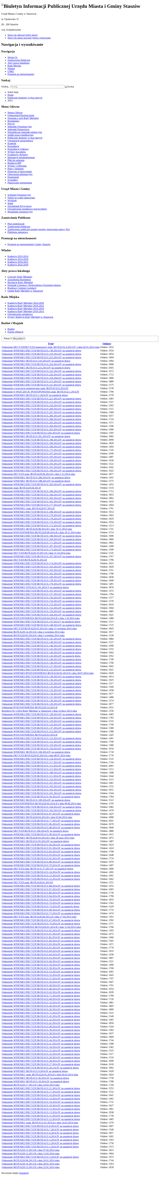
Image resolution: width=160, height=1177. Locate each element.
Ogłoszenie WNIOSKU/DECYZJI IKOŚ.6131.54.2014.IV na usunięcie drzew (41, 1002)
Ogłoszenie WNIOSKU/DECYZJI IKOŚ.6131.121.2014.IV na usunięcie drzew (41, 741)
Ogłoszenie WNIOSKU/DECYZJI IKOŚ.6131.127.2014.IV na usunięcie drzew (41, 728)
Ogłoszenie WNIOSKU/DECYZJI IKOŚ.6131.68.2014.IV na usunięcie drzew (41, 999)
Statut (10, 203)
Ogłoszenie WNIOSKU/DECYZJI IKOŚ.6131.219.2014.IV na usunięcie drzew (41, 354)
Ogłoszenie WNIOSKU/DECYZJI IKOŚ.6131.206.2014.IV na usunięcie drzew (41, 415)
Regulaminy (14, 121)
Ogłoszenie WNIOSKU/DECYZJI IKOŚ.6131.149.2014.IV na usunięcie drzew (41, 642)
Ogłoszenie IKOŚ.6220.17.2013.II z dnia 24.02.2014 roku (31, 1085)
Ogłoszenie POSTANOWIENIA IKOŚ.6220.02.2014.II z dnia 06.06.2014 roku (41, 803)
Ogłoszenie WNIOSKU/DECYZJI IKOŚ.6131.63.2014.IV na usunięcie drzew (41, 958)
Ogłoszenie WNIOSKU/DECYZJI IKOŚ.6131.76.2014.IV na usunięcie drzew (41, 903)
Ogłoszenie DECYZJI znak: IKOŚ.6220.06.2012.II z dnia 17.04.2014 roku (39, 916)
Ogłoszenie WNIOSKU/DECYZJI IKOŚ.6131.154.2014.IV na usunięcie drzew (41, 601)
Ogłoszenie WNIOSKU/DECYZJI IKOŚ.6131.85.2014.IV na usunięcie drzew (41, 851)
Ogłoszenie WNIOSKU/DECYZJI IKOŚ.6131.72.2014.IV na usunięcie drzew (41, 1013)
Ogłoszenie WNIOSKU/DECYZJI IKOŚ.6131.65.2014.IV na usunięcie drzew (41, 930)
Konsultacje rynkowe (18, 149)
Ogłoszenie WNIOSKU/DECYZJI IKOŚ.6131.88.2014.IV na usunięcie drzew (41, 886)
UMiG (11, 71)
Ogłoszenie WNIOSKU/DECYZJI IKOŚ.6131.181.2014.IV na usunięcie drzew (41, 501)
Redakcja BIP (14, 163)
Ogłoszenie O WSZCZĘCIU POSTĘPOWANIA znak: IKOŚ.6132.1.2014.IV (40, 391)
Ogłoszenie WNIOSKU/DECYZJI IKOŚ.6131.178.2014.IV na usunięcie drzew (41, 518)
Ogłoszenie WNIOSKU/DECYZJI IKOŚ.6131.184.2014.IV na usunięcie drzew (41, 494)
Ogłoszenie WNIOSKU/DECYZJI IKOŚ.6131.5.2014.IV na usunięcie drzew (40, 1157)
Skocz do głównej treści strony (23, 35)
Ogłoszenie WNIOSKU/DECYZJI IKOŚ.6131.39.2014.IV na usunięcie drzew (41, 1030)
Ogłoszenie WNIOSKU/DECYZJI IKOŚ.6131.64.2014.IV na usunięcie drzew (41, 954)
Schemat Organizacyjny (19, 195)
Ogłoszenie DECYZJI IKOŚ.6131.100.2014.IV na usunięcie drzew (35, 831)
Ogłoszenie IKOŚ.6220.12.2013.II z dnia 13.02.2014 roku (31, 1153)
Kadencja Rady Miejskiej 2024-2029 (26, 303)
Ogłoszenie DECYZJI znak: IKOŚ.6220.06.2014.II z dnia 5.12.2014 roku (38, 474)
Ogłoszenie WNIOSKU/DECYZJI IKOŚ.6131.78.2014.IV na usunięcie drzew (41, 899)
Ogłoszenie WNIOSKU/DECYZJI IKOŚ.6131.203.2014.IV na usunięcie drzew (41, 429)
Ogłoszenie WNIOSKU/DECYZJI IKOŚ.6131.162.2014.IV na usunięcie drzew (41, 573)
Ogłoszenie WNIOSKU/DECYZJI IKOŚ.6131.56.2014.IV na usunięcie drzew (41, 796)
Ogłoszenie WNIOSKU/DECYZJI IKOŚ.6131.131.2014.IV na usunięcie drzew (41, 697)
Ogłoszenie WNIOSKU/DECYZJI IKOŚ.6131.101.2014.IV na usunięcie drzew (41, 793)
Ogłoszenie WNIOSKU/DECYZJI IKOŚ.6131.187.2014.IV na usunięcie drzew (41, 546)
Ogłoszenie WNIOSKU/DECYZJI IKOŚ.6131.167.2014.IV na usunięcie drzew (41, 556)
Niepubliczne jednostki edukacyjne (25, 132)
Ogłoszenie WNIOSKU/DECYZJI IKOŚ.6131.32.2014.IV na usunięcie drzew (41, 1054)
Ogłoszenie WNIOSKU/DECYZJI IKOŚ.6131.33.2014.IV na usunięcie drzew (41, 1050)
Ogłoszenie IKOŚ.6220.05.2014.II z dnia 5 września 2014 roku (33, 635)
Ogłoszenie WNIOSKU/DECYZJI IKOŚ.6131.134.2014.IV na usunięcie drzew (41, 693)
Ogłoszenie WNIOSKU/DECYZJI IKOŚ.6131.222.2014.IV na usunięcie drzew (41, 371)
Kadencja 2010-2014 (18, 256)
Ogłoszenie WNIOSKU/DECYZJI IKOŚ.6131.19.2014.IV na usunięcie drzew (41, 1105)
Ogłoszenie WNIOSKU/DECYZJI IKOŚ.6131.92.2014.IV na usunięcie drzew (41, 858)
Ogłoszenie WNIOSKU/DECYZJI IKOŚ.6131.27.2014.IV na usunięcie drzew (41, 1064)
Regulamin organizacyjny (20, 211)
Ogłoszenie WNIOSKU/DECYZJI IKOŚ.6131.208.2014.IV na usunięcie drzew (41, 419)
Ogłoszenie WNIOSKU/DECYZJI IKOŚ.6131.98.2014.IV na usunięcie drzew (41, 827)
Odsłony (106, 343)
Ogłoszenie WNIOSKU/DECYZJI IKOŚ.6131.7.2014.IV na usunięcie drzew (40, 1129)
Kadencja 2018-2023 (18, 262)
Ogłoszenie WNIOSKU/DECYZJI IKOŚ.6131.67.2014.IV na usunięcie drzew (41, 920)
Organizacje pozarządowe (20, 140)
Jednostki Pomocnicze (18, 129)
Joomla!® (24, 1173)
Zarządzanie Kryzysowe (20, 206)
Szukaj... (5, 86)
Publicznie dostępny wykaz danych (25, 137)
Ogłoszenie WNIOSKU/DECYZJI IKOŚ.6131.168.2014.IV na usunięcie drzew (41, 536)
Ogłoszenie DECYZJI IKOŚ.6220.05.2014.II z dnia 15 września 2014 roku (39, 628)
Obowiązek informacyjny (20, 174)
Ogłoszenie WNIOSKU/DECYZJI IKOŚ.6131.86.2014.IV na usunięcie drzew (41, 892)
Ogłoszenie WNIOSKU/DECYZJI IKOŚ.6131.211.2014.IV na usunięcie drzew (41, 385)
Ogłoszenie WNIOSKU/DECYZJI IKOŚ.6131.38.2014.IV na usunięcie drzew (41, 1033)
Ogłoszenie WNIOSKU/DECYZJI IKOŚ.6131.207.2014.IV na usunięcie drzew (41, 412)
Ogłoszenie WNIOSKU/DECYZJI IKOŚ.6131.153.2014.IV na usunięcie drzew (41, 604)
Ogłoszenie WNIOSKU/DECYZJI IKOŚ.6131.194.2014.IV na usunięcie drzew (41, 460)
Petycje (11, 123)
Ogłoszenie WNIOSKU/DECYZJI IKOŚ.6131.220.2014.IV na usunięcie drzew (41, 374)
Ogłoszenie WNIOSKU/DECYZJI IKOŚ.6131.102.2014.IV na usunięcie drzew (41, 810)
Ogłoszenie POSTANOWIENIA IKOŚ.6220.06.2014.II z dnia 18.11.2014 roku (41, 532)
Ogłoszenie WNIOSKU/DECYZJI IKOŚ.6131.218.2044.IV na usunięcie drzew (41, 378)
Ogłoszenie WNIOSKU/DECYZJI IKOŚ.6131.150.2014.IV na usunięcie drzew (41, 611)
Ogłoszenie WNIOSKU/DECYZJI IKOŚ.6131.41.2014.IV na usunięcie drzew (41, 1043)
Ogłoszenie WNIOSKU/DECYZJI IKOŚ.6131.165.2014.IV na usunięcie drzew (41, 566)
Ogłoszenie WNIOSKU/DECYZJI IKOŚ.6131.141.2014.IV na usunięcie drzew (41, 638)
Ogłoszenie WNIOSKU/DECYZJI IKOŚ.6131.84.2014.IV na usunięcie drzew (41, 896)
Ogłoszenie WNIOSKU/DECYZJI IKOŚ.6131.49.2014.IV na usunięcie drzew (41, 985)
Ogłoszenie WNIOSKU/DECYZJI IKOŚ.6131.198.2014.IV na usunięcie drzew (41, 439)
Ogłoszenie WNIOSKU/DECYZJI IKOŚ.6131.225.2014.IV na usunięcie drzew (41, 357)
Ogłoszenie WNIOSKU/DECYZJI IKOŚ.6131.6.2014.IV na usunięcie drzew (40, 1133)
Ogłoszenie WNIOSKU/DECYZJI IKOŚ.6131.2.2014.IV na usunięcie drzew (40, 1143)
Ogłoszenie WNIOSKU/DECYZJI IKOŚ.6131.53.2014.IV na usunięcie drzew (41, 971)
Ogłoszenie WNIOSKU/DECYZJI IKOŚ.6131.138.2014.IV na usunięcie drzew (41, 662)
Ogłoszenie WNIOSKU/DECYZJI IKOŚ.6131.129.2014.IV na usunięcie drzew (41, 721)
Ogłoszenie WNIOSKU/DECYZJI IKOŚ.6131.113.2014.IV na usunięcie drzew (41, 769)
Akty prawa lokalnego (19, 63)
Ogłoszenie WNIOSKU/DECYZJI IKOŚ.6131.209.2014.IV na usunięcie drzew (41, 409)
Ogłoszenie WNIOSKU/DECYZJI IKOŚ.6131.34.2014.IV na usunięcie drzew (41, 1047)
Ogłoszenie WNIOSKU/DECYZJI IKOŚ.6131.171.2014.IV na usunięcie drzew (41, 542)
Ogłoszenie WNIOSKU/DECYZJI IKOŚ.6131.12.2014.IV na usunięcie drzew (41, 1119)
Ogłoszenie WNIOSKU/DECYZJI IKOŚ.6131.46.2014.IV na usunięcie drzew (41, 1006)
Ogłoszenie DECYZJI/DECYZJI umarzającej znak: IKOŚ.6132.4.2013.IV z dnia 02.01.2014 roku (51, 347)
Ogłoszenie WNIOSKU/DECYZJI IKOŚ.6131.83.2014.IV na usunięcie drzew (41, 944)
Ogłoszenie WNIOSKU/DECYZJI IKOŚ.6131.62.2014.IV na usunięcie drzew (41, 992)
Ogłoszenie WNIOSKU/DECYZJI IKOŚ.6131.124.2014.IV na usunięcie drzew (41, 759)
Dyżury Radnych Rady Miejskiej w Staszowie (30, 317)
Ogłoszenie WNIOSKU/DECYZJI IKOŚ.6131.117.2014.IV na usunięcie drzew (41, 762)
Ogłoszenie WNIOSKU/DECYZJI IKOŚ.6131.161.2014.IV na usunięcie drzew (41, 590)
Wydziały (12, 200)
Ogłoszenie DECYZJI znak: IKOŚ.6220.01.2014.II (27, 882)
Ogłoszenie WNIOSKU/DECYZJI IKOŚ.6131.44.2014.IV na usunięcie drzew (41, 1040)
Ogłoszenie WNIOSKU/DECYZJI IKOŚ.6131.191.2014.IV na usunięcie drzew (41, 467)
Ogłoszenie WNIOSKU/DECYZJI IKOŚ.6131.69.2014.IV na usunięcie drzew (41, 951)
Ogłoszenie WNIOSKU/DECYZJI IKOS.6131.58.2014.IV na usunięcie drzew (41, 968)
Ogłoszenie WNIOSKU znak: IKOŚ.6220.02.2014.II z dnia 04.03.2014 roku (40, 1074)
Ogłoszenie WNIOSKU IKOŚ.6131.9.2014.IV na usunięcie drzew (35, 1071)
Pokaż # (8, 338)
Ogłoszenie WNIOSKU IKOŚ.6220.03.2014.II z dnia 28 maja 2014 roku (38, 838)
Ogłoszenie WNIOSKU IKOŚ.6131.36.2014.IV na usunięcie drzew (35, 1078)
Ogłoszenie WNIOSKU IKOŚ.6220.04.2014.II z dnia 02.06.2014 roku (37, 817)
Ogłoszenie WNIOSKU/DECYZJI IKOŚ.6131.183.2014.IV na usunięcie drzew (41, 484)
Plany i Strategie (16, 168)
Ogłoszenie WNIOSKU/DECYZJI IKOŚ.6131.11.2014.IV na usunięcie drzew (41, 1115)
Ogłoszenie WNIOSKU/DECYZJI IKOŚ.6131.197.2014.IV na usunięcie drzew (41, 453)
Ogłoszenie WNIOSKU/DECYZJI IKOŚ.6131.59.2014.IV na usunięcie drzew (41, 964)
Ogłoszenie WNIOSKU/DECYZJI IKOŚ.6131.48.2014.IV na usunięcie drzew (41, 988)
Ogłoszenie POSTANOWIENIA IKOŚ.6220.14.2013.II (29, 707)
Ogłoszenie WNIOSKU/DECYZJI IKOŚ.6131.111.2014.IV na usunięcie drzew (41, 776)
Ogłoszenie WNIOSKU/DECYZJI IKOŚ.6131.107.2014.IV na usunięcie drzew (41, 783)
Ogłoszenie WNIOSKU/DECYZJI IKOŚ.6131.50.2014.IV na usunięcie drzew (41, 982)
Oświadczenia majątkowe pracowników (27, 209)
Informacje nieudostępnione (21, 157)
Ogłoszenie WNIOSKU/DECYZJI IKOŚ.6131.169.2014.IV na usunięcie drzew (41, 539)
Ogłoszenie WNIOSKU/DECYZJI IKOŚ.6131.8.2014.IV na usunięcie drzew (40, 1126)
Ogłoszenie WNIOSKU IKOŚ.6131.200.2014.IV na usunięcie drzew (36, 477)
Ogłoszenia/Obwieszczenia (21, 115)
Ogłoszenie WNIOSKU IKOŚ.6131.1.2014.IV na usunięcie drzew (35, 395)
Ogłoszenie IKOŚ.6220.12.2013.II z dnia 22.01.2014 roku (31, 1167)
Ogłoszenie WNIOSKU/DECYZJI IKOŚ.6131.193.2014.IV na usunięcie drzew (41, 463)
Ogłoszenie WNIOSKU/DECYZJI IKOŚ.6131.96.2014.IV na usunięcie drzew (41, 824)
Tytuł (50, 343)
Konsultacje (13, 146)
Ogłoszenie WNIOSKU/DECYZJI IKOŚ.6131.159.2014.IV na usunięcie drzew (41, 580)
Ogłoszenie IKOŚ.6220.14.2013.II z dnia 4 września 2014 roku (33, 632)
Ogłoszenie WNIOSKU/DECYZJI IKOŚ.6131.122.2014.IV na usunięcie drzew (41, 724)
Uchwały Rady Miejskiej (20, 276)
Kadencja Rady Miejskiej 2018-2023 (26, 305)
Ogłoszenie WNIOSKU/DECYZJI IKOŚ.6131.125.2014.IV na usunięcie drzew (41, 669)
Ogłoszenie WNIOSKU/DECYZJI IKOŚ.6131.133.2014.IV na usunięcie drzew (41, 687)
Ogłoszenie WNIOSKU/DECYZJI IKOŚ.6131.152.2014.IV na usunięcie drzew (41, 608)
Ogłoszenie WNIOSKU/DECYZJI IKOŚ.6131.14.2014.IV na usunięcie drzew (41, 1098)
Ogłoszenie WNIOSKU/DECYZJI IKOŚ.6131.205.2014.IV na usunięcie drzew (41, 422)
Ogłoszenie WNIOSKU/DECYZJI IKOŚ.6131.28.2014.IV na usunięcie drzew (41, 1061)
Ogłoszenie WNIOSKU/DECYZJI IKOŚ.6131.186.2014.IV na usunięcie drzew (41, 491)
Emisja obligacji (15, 332)
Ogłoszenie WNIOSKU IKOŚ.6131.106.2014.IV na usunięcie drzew (36, 752)
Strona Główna (15, 112)
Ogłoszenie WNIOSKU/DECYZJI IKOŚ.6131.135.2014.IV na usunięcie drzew (41, 683)
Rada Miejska (14, 65)
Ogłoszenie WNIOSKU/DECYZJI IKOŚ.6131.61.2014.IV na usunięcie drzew (41, 934)
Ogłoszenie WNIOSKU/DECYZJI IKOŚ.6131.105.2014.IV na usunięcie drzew (41, 786)
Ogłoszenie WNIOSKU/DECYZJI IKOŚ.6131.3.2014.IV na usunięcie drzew (40, 1139)
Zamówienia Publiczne (19, 60)
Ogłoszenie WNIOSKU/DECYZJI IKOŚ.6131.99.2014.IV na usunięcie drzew (41, 834)
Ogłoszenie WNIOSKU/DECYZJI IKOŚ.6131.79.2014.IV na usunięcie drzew (41, 865)
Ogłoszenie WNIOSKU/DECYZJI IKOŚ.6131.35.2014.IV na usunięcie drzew (41, 1037)
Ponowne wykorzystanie (20, 171)
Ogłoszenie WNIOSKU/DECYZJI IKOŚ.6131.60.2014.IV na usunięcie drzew (41, 961)
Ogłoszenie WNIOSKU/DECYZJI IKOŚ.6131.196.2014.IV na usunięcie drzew (41, 443)
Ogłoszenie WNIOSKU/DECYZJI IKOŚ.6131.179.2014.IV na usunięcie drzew (41, 515)
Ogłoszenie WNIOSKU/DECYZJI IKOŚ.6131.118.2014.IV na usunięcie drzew (41, 748)
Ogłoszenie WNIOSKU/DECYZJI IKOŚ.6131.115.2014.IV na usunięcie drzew (41, 765)
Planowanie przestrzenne (20, 182)
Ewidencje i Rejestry (18, 154)
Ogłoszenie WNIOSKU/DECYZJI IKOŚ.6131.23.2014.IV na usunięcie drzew (41, 875)
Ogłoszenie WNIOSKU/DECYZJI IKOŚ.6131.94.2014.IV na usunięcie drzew (41, 844)
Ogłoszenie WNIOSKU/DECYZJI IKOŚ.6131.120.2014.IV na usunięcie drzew (41, 717)
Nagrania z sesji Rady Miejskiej (23, 118)
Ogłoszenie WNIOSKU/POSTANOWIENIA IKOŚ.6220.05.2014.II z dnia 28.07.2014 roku (48, 673)
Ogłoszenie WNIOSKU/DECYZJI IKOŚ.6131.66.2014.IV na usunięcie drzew (41, 940)
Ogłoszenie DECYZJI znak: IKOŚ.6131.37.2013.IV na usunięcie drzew (37, 868)
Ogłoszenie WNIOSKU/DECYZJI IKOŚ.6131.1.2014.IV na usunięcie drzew (40, 1146)
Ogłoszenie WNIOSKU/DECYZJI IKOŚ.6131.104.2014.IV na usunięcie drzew (41, 807)
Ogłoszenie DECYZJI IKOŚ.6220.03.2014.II (24, 560)
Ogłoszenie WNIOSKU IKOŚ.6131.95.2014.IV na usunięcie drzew (35, 841)
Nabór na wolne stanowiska (21, 197)
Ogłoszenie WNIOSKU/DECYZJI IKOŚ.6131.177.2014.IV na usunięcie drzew (41, 505)
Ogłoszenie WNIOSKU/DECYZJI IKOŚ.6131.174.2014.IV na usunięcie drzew (41, 563)
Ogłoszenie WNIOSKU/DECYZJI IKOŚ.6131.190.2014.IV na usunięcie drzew (41, 470)
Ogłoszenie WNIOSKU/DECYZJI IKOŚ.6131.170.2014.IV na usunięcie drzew (41, 584)
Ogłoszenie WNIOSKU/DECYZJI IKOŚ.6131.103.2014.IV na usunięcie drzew (41, 789)
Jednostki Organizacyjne (20, 126)
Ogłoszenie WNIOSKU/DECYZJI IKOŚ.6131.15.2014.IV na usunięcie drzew (41, 1109)
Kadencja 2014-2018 (18, 259)
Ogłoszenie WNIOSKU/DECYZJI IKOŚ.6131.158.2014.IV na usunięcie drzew (41, 350)
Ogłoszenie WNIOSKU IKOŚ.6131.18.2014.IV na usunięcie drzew (35, 1081)
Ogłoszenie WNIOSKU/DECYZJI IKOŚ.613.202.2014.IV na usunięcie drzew (41, 433)
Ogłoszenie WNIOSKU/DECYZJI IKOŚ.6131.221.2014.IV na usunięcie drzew (41, 398)
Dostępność (13, 177)
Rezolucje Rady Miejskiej (20, 282)
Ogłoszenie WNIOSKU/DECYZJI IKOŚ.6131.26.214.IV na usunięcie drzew (40, 1067)
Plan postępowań (16, 223)
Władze (11, 68)
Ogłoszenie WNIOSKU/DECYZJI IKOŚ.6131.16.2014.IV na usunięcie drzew (41, 1102)
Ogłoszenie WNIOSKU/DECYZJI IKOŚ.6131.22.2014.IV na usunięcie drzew (41, 879)
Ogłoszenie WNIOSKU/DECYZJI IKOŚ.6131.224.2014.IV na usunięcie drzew (41, 364)
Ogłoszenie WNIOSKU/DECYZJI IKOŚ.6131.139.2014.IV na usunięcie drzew (41, 676)
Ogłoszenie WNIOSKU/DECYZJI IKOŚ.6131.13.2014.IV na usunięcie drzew (41, 1112)
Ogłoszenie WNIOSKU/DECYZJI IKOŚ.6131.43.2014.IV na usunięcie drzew (41, 1019)
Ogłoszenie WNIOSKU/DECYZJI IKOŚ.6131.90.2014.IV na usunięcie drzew (41, 910)
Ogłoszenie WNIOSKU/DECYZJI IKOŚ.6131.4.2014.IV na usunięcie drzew (40, 1136)
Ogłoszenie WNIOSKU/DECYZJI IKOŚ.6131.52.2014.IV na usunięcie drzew (41, 975)
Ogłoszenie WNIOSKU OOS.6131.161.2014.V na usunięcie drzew (35, 587)
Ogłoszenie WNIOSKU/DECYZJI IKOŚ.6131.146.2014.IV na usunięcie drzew (41, 645)
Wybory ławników (17, 152)
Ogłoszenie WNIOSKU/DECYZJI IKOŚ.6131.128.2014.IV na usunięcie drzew (41, 714)
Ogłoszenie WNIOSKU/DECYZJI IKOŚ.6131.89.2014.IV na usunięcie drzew (41, 862)
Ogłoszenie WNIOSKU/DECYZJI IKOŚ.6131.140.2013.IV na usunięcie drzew (41, 659)
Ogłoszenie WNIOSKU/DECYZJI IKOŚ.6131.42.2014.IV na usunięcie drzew (41, 1023)
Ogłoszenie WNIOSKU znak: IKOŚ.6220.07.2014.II (28, 508)
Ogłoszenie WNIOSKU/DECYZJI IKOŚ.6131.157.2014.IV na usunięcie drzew (41, 594)
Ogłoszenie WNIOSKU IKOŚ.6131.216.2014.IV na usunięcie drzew (36, 361)
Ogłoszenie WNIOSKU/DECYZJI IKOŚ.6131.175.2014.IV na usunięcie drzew (41, 450)
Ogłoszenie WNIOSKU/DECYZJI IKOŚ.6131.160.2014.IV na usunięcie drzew (41, 577)
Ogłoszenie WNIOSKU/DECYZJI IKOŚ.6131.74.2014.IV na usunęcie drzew (41, 906)
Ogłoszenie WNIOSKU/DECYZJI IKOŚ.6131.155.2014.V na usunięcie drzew (41, 621)
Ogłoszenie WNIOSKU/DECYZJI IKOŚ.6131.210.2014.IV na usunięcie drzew (41, 405)
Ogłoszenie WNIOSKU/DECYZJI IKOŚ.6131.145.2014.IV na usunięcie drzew (41, 649)
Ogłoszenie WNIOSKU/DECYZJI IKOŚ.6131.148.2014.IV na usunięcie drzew (41, 625)
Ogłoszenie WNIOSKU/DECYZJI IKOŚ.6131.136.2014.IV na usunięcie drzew (41, 680)
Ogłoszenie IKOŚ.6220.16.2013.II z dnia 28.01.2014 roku (31, 1163)
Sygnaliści (13, 180)
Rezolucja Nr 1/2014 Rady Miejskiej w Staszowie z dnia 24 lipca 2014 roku (39, 711)
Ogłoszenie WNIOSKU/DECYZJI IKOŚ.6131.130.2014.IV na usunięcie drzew (41, 700)
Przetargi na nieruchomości (21, 74)
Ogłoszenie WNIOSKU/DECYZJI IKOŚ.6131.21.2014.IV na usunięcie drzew (41, 1088)
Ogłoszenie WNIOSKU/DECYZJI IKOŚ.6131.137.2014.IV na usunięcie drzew (41, 666)
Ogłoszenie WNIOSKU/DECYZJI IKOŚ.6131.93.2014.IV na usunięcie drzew (41, 855)
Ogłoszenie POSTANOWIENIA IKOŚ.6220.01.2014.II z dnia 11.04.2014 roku (41, 927)
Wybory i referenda (17, 166)
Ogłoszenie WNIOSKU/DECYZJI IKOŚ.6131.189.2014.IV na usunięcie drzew (41, 446)
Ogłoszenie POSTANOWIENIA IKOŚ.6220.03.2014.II (29, 735)
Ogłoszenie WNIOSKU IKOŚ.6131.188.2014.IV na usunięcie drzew (36, 481)
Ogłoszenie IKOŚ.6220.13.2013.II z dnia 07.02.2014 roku (31, 1150)
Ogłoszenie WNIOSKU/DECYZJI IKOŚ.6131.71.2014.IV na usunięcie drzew (41, 995)
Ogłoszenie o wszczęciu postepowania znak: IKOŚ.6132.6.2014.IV (35, 388)
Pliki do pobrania (16, 160)
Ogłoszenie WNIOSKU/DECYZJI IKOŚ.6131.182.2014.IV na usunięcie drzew (41, 498)
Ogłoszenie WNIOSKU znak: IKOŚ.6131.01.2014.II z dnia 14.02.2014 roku (40, 1122)
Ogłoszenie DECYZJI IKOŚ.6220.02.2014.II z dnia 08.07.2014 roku (36, 755)
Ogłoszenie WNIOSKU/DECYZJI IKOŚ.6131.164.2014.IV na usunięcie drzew (41, 614)
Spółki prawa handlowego (20, 135)
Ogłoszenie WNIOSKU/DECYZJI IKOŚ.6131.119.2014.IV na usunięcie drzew (41, 745)
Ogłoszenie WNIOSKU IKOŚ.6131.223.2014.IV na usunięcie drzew (36, 367)
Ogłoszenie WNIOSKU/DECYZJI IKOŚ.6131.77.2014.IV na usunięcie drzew (41, 820)
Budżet (11, 329)
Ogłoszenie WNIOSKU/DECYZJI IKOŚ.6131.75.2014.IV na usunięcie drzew (41, 913)
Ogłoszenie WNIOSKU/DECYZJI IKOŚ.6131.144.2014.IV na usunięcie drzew (41, 652)
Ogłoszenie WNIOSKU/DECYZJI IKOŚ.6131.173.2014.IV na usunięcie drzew (41, 549)
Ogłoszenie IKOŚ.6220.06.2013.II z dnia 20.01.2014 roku (31, 1160)
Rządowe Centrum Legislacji (22, 288)
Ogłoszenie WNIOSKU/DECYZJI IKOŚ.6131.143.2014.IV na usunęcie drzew (41, 656)
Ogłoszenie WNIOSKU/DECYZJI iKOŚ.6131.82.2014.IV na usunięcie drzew (41, 937)
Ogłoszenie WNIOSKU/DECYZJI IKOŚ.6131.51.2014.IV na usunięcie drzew (41, 978)
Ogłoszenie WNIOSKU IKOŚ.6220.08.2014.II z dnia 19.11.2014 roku (37, 529)
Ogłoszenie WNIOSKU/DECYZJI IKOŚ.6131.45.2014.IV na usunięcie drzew (41, 1016)
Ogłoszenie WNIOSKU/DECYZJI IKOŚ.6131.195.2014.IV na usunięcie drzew (41, 457)
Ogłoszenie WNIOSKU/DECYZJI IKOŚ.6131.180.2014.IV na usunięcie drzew (41, 512)
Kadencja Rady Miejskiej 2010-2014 (26, 311)
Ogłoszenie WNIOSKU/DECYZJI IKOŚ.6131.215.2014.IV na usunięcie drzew (41, 381)
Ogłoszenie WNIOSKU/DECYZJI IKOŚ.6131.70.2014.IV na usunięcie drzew (41, 923)
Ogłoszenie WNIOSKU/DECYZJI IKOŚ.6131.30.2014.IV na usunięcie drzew (41, 1009)
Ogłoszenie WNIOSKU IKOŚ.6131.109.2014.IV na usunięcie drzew (36, 800)
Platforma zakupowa (18, 232)
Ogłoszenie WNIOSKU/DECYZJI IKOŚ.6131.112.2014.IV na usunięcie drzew (41, 731)
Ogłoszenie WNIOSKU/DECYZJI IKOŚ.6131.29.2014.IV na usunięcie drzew (41, 1057)
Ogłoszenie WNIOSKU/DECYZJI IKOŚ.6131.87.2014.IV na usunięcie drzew (41, 889)
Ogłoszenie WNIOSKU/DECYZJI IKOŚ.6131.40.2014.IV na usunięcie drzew (41, 1026)
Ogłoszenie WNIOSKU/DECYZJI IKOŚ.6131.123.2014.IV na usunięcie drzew (41, 738)
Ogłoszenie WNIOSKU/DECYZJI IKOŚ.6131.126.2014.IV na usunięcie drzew (41, 704)
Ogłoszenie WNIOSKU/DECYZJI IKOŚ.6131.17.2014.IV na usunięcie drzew (41, 1091)
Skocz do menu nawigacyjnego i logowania (29, 37)
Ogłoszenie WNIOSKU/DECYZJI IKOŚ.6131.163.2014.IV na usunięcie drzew (41, 570)
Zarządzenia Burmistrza (19, 279)
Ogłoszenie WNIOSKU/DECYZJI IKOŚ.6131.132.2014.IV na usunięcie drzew (41, 690)
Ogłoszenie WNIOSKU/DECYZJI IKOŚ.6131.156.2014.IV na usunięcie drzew (41, 597)
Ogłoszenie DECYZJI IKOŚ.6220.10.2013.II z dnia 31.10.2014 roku (36, 553)
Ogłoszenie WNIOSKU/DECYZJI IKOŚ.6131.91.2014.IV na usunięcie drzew (41, 848)
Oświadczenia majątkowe (20, 314)
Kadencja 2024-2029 (18, 264)
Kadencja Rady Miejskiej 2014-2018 (26, 308)
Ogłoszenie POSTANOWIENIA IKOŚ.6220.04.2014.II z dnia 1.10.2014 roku (41, 618)
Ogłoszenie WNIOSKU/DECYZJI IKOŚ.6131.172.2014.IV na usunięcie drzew (41, 525)
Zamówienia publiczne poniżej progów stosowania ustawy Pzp (39, 229)
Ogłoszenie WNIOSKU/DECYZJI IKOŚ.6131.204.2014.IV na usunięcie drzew (41, 426)
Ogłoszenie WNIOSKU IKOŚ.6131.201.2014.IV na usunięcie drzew (36, 436)
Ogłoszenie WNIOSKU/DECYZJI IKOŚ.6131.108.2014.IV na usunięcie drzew (41, 772)
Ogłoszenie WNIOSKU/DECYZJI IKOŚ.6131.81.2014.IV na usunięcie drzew (41, 947)
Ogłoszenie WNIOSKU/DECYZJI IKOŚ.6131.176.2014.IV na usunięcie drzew (41, 522)
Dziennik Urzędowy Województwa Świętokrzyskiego (34, 285)
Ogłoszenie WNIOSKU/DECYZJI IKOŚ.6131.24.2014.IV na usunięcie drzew (41, 872)
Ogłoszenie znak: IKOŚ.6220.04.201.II (21, 487)
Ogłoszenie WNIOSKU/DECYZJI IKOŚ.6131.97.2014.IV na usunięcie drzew (41, 813)
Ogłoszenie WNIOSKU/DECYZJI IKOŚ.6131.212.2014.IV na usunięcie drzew (41, 402)
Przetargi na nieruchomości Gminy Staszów (29, 244)
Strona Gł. (13, 57)
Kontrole (12, 143)
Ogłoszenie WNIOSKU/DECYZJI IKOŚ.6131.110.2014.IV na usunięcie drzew (41, 779)
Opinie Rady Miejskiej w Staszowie (25, 290)
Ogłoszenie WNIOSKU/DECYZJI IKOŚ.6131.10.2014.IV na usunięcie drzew (41, 1095)
